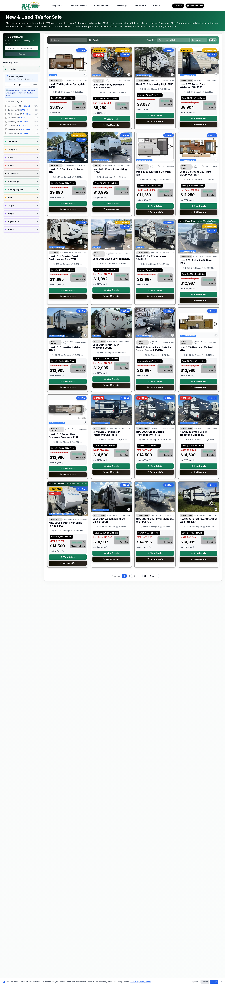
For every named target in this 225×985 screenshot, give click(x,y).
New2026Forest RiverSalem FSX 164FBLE (65, 524)
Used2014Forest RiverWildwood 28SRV (105, 346)
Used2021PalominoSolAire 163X (196, 262)
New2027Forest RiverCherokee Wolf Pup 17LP (155, 520)
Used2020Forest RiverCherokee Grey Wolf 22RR (64, 436)
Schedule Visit (196, 5)
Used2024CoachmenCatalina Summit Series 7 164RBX (153, 349)
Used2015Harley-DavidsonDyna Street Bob (108, 86)
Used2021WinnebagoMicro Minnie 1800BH (108, 520)
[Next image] (128, 62)
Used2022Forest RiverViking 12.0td (109, 171)
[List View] (214, 40)
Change (17, 85)
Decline (205, 982)
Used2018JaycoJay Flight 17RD (155, 84)
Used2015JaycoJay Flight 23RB (111, 258)
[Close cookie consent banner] (221, 982)
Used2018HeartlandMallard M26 (196, 349)
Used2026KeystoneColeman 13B (153, 173)
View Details (69, 118)
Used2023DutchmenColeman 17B (66, 171)
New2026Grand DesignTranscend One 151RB (106, 433)
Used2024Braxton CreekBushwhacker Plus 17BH (63, 258)
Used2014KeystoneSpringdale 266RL (67, 86)
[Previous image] (94, 62)
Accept (214, 982)
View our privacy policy (140, 982)
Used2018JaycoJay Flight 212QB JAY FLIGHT (195, 173)
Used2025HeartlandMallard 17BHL (65, 349)
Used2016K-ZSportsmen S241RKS (151, 258)
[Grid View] (211, 40)
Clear (34, 85)
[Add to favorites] (85, 74)
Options (195, 982)
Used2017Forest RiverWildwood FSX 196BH (193, 86)
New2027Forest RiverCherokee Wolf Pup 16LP (198, 520)
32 (145, 576)
